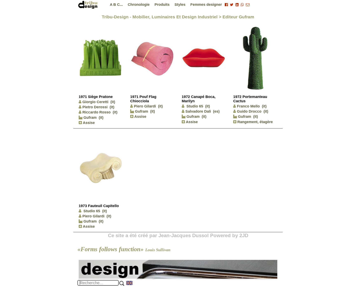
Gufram (89, 117)
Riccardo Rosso (96, 112)
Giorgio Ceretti (95, 102)
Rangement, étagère (254, 122)
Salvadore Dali (198, 111)
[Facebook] (226, 5)
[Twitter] (231, 5)
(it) (112, 102)
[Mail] (247, 5)
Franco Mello (248, 106)
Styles (179, 4)
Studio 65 (194, 106)
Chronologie (139, 4)
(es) (216, 111)
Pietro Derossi (95, 107)
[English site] (129, 283)
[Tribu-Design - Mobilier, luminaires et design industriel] (89, 4)
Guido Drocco (249, 111)
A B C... (116, 4)
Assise (88, 123)
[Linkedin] (237, 5)
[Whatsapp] (242, 5)
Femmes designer (206, 4)
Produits (162, 4)
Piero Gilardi (145, 106)
